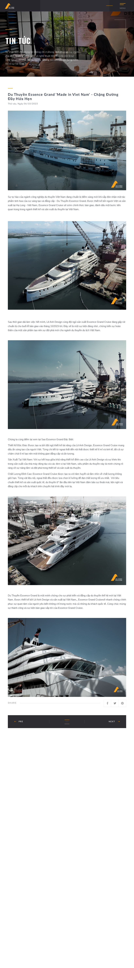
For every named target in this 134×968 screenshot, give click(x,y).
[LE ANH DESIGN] (9, 6)
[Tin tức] (67, 722)
